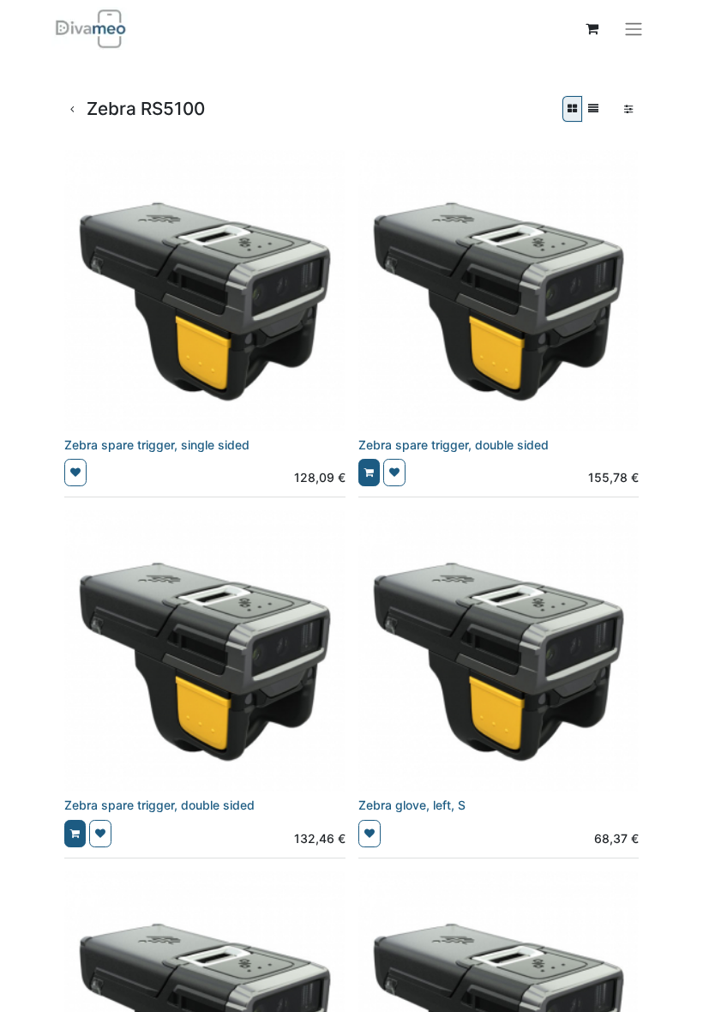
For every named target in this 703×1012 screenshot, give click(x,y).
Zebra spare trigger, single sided (156, 444)
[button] (75, 472)
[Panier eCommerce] (591, 28)
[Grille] (572, 109)
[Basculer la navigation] (634, 28)
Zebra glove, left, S (412, 805)
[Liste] (593, 109)
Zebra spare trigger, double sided (453, 444)
